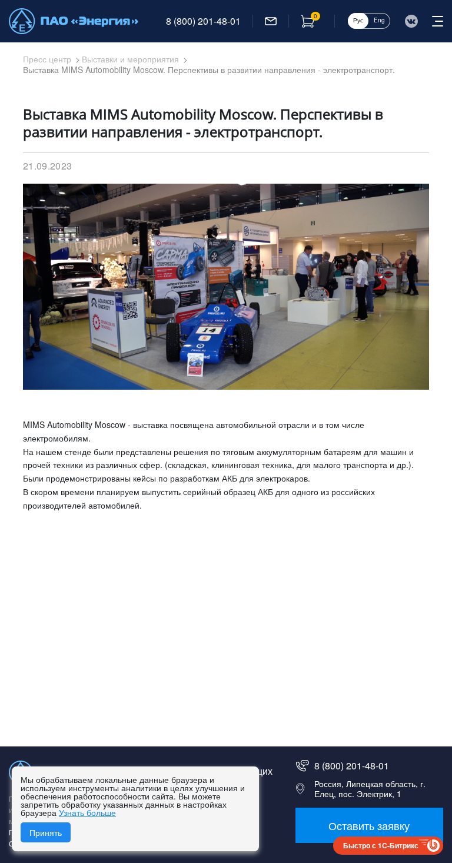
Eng (379, 20)
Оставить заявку (369, 825)
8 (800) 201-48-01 (203, 21)
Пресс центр (47, 59)
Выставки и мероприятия (130, 59)
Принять (45, 832)
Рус (358, 20)
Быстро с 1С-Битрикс (380, 845)
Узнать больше (87, 812)
